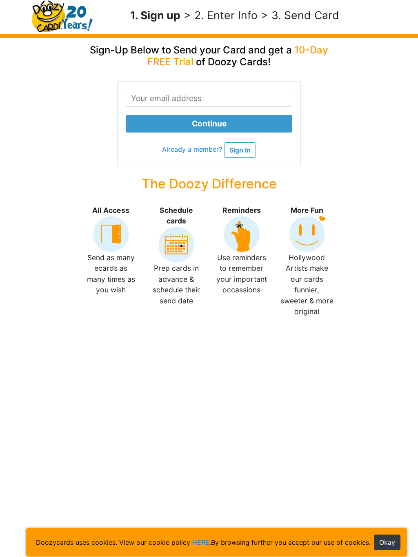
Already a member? (193, 150)
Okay (387, 542)
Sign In (240, 150)
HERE (200, 542)
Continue (209, 123)
